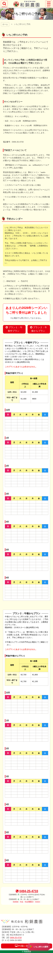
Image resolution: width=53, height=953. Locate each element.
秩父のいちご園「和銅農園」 (26, 4)
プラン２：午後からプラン (39, 329)
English (15, 902)
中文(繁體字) (29, 902)
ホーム (5, 24)
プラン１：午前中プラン (15, 329)
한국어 (37, 902)
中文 (21, 902)
